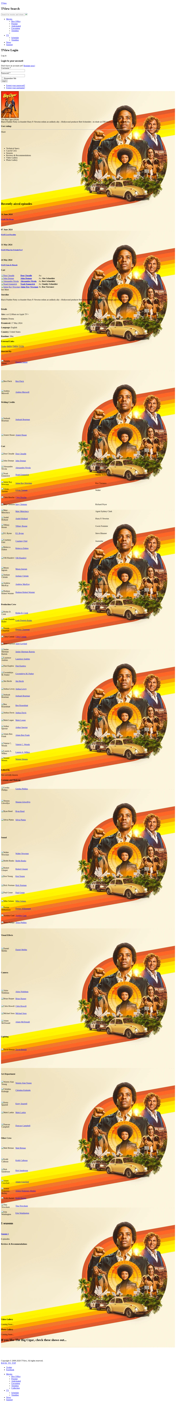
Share (3, 132)
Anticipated (16, 26)
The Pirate (7, 219)
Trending (15, 31)
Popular (14, 24)
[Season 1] (88, 1229)
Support (9, 45)
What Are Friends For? (12, 250)
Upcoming (15, 28)
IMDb (9, 346)
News (8, 42)
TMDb (15, 346)
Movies (9, 19)
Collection (15, 1388)
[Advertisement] (48, 139)
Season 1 (5, 1234)
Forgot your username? (15, 88)
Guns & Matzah (9, 265)
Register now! (29, 66)
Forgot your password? (15, 85)
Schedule (15, 38)
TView (4, 3)
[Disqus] (88, 1282)
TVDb (21, 346)
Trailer (3, 346)
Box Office (15, 21)
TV (7, 35)
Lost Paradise (8, 235)
